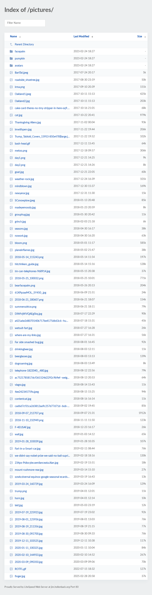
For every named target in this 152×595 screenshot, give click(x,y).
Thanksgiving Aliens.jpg (28, 122)
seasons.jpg (21, 229)
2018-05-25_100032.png (29, 278)
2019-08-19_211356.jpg (28, 526)
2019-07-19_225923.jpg (28, 512)
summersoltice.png (25, 307)
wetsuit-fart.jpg (23, 328)
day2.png (20, 165)
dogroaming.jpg (23, 363)
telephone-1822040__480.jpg (31, 370)
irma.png (20, 87)
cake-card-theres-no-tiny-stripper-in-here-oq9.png (42, 108)
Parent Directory (24, 44)
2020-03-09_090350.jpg (28, 562)
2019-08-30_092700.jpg (28, 534)
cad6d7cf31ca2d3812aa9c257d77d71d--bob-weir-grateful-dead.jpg (42, 406)
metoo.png (21, 151)
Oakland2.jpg (22, 101)
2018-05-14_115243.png (29, 257)
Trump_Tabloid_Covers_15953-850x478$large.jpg (42, 136)
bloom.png (21, 243)
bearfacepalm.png (25, 285)
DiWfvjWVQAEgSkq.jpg (28, 314)
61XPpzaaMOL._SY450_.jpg (30, 292)
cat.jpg (18, 115)
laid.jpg (19, 505)
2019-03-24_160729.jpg (28, 484)
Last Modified (81, 36)
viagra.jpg (20, 385)
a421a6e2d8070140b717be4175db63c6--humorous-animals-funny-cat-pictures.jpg (42, 321)
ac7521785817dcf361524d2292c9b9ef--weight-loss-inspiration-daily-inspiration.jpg (42, 378)
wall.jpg (19, 434)
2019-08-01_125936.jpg (28, 519)
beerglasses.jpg (23, 356)
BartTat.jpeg (21, 73)
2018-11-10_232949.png (29, 420)
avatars (19, 65)
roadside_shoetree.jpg (27, 80)
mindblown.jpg (23, 186)
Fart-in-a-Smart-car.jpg (27, 448)
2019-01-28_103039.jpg (28, 441)
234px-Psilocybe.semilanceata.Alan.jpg (36, 463)
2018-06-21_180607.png (29, 300)
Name (13, 36)
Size (139, 36)
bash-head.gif (22, 143)
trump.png (21, 491)
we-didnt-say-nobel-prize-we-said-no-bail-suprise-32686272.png (42, 456)
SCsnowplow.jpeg (25, 200)
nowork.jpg (21, 236)
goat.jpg (19, 172)
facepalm (20, 51)
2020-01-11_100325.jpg (28, 548)
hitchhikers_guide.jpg (26, 264)
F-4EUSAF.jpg (22, 427)
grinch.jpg (20, 222)
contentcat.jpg (23, 399)
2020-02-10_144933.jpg (28, 555)
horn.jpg (19, 498)
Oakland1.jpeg (23, 94)
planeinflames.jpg (24, 250)
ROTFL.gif (20, 569)
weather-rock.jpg (24, 179)
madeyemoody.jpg (25, 207)
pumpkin (20, 58)
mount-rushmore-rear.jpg (29, 470)
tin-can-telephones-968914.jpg (32, 271)
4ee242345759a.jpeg (27, 392)
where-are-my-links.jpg (28, 335)
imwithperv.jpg (23, 129)
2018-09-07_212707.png (29, 413)
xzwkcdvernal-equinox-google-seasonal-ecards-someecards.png (42, 477)
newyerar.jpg (22, 193)
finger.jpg (20, 576)
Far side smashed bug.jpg (29, 342)
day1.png (20, 158)
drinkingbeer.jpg (24, 349)
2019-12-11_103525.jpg (28, 541)
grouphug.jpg (22, 214)
